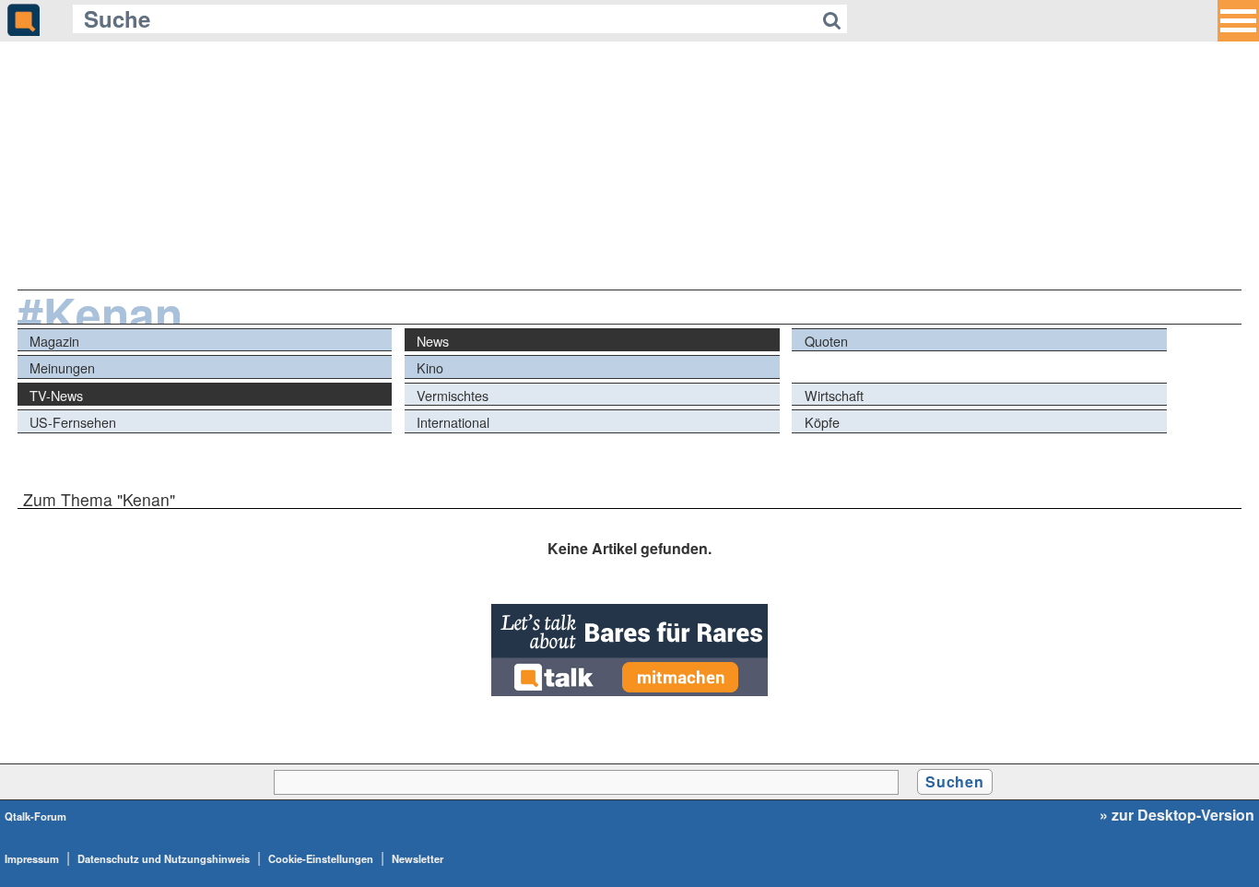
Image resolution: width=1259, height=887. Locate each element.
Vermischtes (452, 395)
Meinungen (62, 367)
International (453, 422)
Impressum (32, 858)
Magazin (54, 340)
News (433, 340)
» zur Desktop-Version (1177, 815)
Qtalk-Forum (35, 816)
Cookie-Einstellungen (320, 858)
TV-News (56, 395)
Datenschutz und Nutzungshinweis (163, 858)
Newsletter (417, 858)
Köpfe (822, 422)
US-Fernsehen (72, 422)
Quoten (826, 340)
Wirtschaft (834, 395)
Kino (430, 367)
